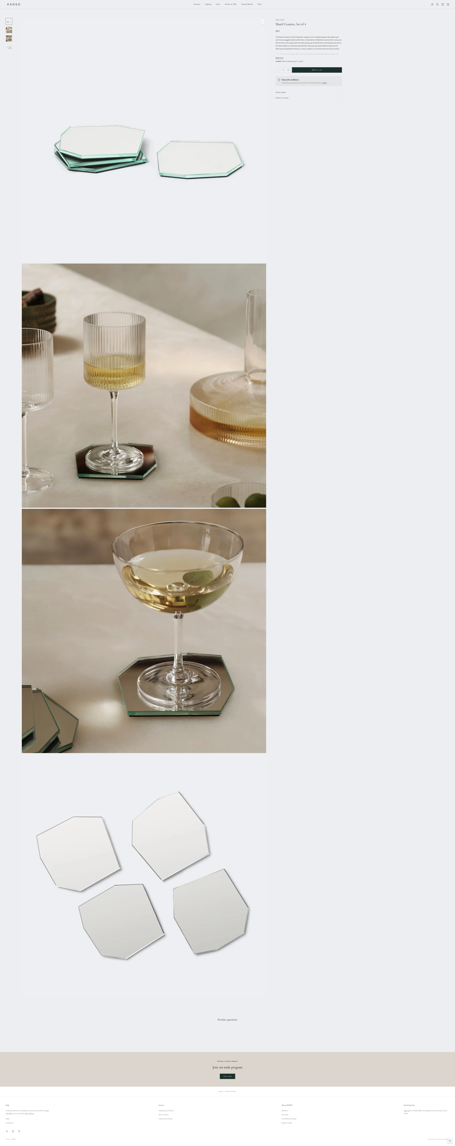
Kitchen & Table (231, 4)
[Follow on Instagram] (13, 1131)
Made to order (287, 1123)
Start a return (163, 1114)
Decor (218, 4)
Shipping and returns (166, 1110)
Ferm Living (280, 19)
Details (324, 83)
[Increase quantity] (288, 69)
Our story (285, 1114)
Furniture (197, 4)
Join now (227, 1076)
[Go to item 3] (9, 38)
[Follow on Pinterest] (19, 1131)
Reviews (285, 1110)
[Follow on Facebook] (7, 1131)
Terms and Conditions (443, 1139)
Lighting (208, 4)
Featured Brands (247, 4)
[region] (144, 508)
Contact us (10, 1123)
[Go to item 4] (9, 47)
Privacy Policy (432, 1139)
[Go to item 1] (9, 21)
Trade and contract (166, 1119)
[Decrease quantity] (278, 69)
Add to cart (317, 70)
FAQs (7, 1119)
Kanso (221, 1091)
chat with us (29, 1113)
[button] (28, 1114)
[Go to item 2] (9, 30)
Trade (259, 4)
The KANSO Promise (289, 1119)
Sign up (406, 1110)
